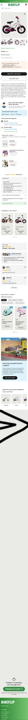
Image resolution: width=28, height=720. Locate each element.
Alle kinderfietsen (5, 712)
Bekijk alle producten (6, 297)
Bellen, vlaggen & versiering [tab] (15, 300)
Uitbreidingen (4, 715)
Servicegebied (4, 713)
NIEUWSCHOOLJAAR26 (8, 65)
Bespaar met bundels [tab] (7, 303)
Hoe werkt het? (14, 78)
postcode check (12, 129)
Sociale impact (4, 717)
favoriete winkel (13, 123)
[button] (25, 4)
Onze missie (4, 719)
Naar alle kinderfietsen (7, 391)
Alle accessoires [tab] (20, 303)
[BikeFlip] (14, 4)
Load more (14, 287)
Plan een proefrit (14, 1)
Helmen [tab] (4, 300)
